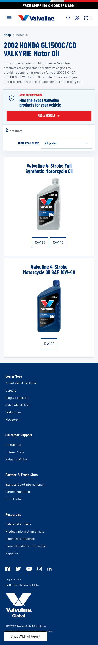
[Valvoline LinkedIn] (49, 569)
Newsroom (13, 419)
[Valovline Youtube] (29, 569)
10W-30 (40, 242)
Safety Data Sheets (18, 524)
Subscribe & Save (17, 405)
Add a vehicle (46, 116)
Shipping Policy (16, 459)
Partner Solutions (17, 492)
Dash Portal (13, 499)
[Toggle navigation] (9, 17)
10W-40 (58, 242)
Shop (7, 35)
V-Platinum (13, 412)
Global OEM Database (20, 539)
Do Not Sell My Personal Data (22, 584)
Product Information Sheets (24, 531)
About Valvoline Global (20, 383)
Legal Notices (13, 579)
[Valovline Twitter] (18, 569)
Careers (10, 390)
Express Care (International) (24, 484)
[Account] (77, 18)
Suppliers (12, 553)
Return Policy (14, 452)
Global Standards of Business (25, 546)
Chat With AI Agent (25, 636)
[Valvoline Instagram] (39, 569)
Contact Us (13, 445)
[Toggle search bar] (68, 18)
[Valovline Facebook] (7, 569)
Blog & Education (17, 398)
